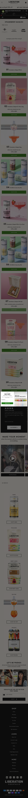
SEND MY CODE (7, 403)
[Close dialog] (26, 392)
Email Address (3, 399)
